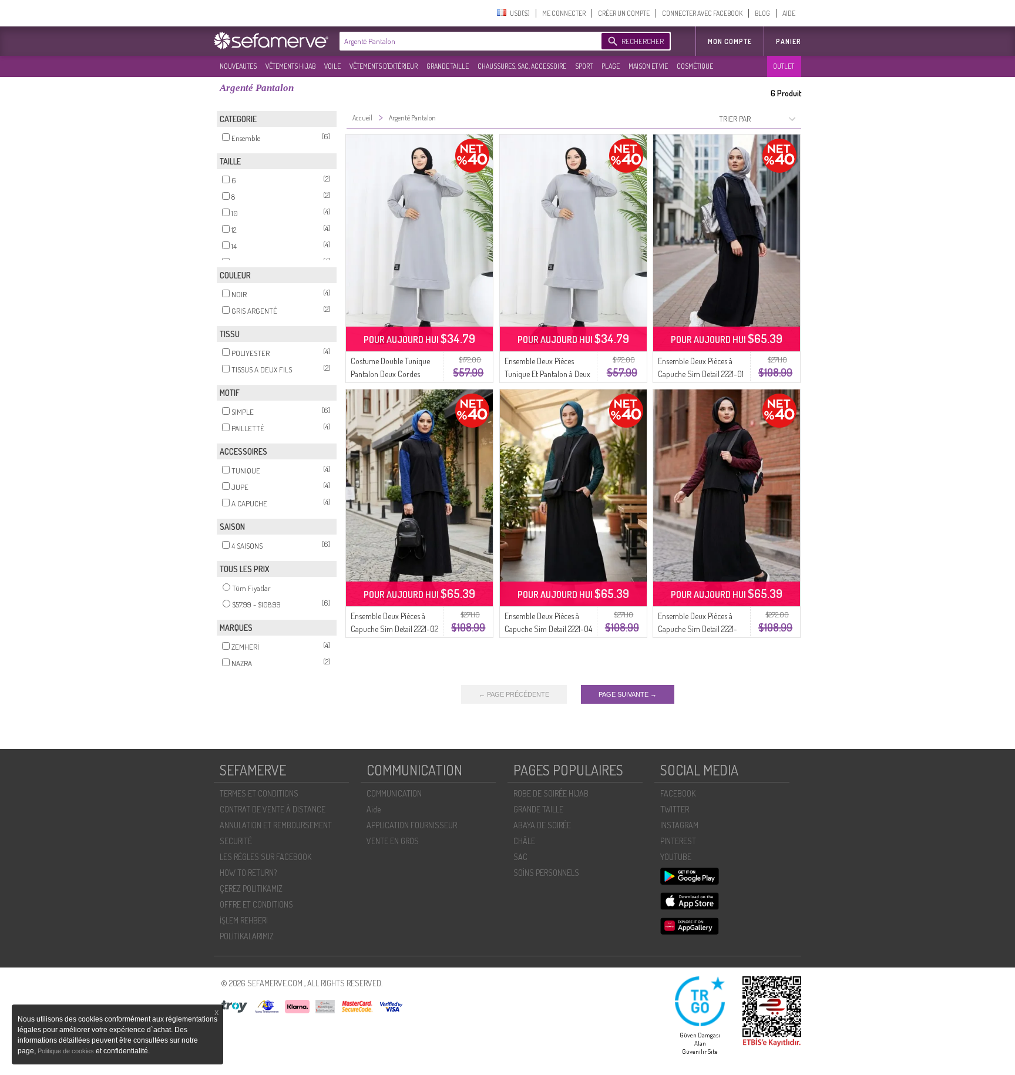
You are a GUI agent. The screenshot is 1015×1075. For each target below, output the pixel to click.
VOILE (332, 66)
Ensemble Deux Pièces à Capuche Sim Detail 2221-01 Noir (701, 374)
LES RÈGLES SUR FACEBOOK (265, 857)
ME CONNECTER (564, 13)
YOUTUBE (675, 857)
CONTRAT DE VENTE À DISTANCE (272, 809)
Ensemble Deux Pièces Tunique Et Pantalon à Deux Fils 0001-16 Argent (547, 374)
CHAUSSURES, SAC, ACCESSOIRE (522, 66)
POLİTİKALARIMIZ (247, 936)
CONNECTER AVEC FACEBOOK (702, 13)
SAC (520, 857)
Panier (788, 41)
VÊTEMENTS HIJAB (290, 66)
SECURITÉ (236, 841)
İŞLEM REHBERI (244, 920)
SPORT (584, 66)
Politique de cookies (67, 1050)
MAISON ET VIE (648, 66)
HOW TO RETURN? (248, 873)
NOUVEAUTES (238, 66)
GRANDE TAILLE (447, 66)
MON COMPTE (730, 41)
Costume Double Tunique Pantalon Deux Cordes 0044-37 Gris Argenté (390, 374)
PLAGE (610, 66)
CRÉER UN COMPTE (624, 13)
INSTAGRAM (679, 825)
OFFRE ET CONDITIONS (256, 904)
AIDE (788, 13)
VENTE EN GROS (393, 841)
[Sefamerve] (274, 40)
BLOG (762, 13)
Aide (374, 809)
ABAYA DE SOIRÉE (542, 825)
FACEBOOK (677, 793)
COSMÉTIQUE (695, 66)
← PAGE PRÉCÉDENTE (514, 694)
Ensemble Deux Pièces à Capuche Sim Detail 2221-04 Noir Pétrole (548, 629)
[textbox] (468, 41)
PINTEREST (678, 841)
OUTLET (783, 66)
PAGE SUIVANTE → (628, 694)
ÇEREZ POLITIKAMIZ (251, 888)
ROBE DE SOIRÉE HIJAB (551, 793)
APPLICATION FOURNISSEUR (412, 825)
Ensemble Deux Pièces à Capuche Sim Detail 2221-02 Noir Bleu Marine (394, 629)
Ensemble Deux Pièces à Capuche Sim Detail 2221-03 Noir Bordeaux (697, 629)
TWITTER (674, 809)
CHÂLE (524, 841)
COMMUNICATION (394, 793)
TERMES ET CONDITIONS (259, 793)
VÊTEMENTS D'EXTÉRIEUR (383, 66)
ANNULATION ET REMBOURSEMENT (276, 825)
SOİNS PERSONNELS (546, 873)
